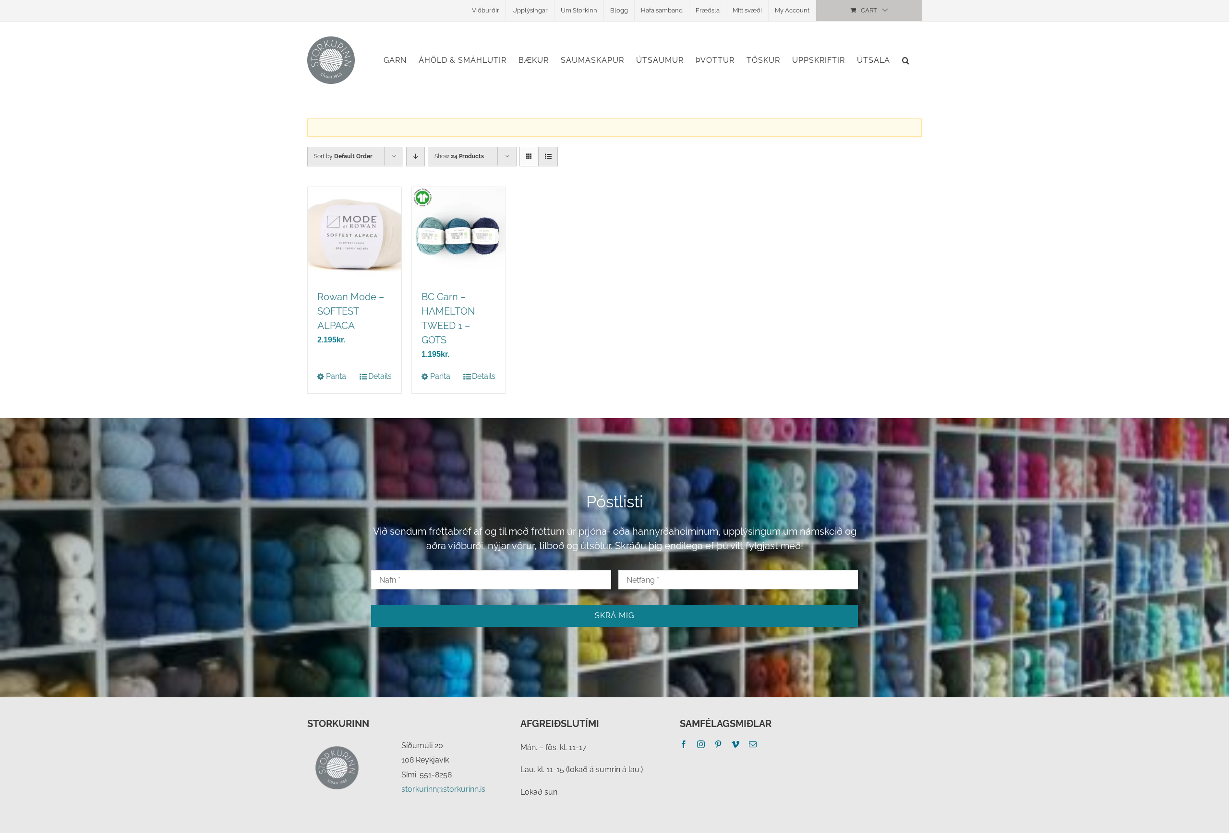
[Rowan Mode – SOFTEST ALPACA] (354, 234)
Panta (336, 376)
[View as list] (548, 156)
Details (380, 376)
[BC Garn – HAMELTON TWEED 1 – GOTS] (459, 234)
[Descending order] (415, 156)
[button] (906, 60)
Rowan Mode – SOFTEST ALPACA (350, 311)
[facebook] (683, 744)
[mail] (753, 744)
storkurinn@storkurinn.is (443, 789)
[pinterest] (718, 744)
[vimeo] (735, 744)
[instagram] (701, 744)
